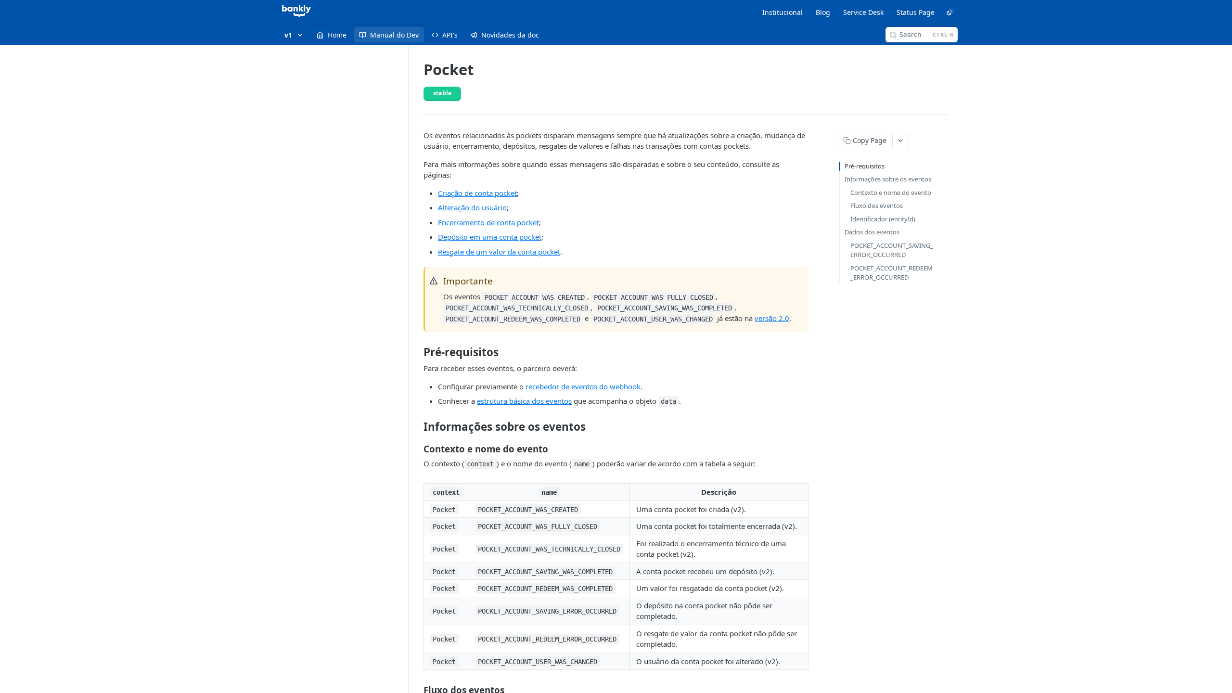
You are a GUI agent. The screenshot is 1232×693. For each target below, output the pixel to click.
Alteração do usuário (472, 207)
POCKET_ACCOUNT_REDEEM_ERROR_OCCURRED (891, 273)
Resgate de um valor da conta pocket (499, 252)
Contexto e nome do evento (890, 192)
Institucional (782, 12)
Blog (823, 12)
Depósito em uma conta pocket (489, 237)
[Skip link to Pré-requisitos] (417, 352)
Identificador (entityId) (882, 219)
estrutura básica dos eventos (524, 401)
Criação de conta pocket (477, 193)
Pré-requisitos (865, 166)
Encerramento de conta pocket (488, 222)
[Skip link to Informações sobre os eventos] (417, 426)
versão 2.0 (772, 318)
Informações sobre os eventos (888, 179)
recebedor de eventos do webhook (583, 386)
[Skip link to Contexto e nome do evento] (417, 448)
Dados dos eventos (872, 232)
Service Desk (863, 12)
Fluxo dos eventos (876, 205)
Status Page (916, 12)
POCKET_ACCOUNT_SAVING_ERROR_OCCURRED (891, 250)
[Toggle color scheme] (950, 12)
